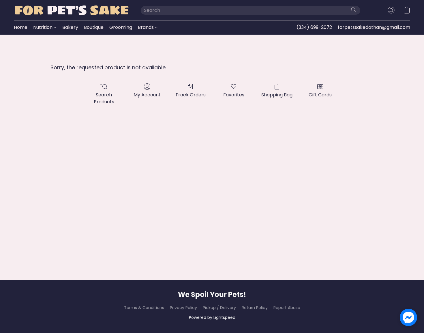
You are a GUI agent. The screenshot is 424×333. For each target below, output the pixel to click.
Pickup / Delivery (219, 307)
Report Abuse (286, 307)
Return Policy (255, 307)
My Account (147, 94)
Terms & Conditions (144, 307)
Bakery (70, 27)
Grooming (120, 27)
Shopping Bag (276, 94)
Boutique (94, 27)
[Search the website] (353, 10)
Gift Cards (320, 94)
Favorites (233, 94)
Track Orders (190, 94)
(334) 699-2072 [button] (314, 27)
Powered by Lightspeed (212, 317)
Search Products (104, 98)
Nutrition (43, 27)
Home (20, 27)
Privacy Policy (183, 307)
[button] (71, 10)
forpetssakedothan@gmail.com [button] (374, 27)
